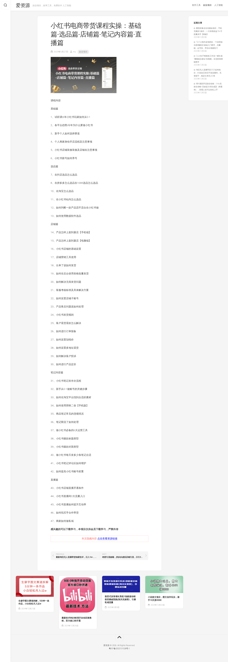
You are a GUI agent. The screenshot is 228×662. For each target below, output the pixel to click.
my (74, 51)
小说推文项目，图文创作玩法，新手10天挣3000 (164, 598)
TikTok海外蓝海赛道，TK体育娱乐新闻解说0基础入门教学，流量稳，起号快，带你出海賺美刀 (208, 45)
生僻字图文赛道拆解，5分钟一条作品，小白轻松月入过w (33, 602)
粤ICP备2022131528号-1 (119, 648)
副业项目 (207, 5)
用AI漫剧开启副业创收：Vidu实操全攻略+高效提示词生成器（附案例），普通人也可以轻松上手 (208, 87)
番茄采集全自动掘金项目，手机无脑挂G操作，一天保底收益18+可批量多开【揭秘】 (208, 31)
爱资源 (23, 5)
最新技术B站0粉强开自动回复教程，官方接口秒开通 (77, 619)
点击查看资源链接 (107, 538)
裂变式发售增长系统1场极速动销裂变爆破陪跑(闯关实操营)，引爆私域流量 (120, 599)
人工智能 (218, 5)
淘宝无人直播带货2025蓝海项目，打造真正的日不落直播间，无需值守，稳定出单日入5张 (207, 73)
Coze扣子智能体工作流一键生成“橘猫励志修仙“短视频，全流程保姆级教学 (208, 59)
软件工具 (196, 5)
